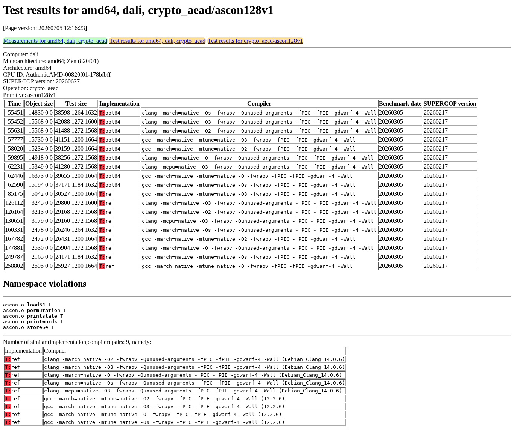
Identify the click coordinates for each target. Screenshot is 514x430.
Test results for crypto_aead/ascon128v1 (255, 41)
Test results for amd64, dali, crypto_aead (157, 41)
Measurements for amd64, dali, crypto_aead (55, 41)
